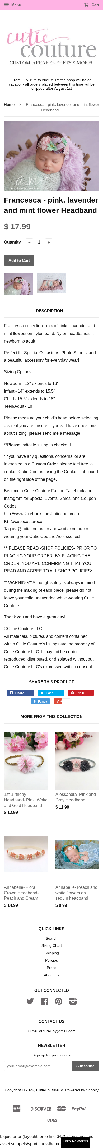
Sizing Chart (51, 946)
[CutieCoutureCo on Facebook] (44, 1003)
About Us (51, 975)
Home (9, 104)
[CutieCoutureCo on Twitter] (30, 1003)
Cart (95, 5)
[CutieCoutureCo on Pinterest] (59, 1003)
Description (49, 310)
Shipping (51, 953)
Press (51, 968)
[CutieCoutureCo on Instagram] (73, 1003)
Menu (15, 5)
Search (52, 938)
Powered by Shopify (82, 1090)
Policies (51, 960)
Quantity (12, 242)
